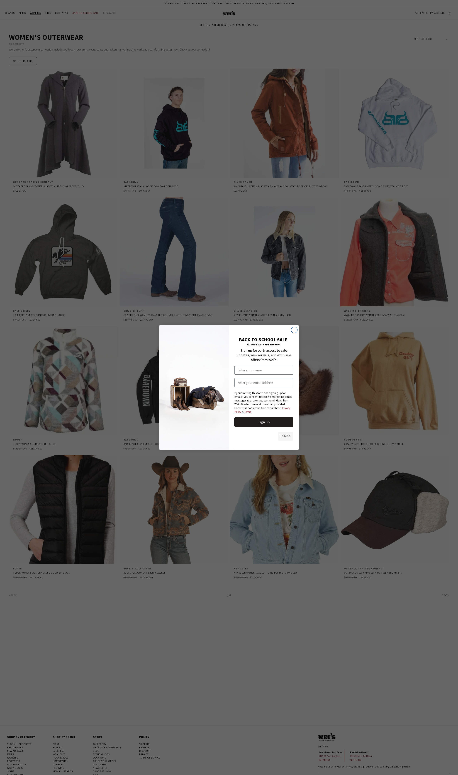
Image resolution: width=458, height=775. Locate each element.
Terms (247, 411)
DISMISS (285, 436)
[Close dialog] (294, 330)
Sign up (264, 422)
